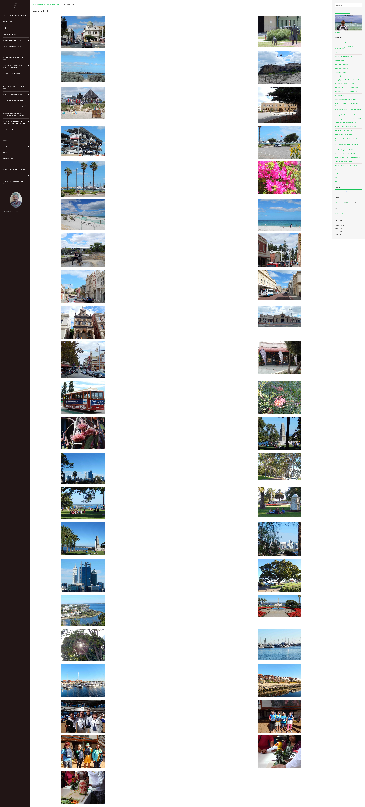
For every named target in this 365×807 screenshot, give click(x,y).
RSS (17, 211)
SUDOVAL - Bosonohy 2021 (12, 164)
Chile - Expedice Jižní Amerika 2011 (344, 130)
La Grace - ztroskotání (11, 73)
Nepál (5, 146)
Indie (5, 152)
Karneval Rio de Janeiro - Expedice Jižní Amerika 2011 (348, 110)
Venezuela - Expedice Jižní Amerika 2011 (346, 165)
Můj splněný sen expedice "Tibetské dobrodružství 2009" (14, 122)
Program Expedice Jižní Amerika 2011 (14, 87)
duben (344, 202)
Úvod (34, 5)
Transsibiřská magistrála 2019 (14, 15)
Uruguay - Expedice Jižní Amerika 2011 (345, 123)
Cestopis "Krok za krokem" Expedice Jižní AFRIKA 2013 (13, 66)
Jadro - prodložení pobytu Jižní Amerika (345, 99)
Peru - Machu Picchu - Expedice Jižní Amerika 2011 (347, 145)
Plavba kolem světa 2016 (341, 64)
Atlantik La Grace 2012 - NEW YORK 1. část (346, 91)
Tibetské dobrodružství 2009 (13, 100)
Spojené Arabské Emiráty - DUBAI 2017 (15, 28)
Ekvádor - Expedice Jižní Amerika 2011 (345, 154)
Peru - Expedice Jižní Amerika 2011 (344, 150)
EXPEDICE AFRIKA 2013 (10, 52)
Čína (336, 181)
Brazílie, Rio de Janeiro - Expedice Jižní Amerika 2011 (347, 104)
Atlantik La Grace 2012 (341, 95)
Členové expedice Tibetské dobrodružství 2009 (348, 158)
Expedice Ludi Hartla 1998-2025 (14, 170)
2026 (348, 202)
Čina (4, 135)
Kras (4, 175)
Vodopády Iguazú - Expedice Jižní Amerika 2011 (348, 119)
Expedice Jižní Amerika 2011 (13, 94)
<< (336, 202)
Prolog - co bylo (9, 129)
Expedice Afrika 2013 (340, 72)
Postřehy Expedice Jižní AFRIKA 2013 (14, 59)
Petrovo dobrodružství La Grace (13, 182)
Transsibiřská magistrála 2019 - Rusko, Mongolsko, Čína (345, 48)
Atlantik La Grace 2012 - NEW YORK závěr (346, 84)
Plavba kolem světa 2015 (12, 46)
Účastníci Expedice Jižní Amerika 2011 (345, 161)
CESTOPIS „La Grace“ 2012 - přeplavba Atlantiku (12, 80)
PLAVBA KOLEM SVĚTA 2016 (12, 40)
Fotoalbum (41, 5)
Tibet (5, 141)
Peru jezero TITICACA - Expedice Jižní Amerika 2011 (347, 139)
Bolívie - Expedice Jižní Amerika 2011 (345, 134)
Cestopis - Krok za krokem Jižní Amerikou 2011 (14, 107)
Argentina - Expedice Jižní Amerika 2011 (345, 126)
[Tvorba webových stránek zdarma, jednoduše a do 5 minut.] (14, 211)
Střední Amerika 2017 (10, 34)
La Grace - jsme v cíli (340, 76)
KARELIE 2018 (7, 21)
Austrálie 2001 (8, 158)
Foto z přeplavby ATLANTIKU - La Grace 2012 (347, 80)
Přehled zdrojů (339, 214)
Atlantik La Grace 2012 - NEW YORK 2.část (346, 88)
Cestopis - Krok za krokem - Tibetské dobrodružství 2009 (13, 114)
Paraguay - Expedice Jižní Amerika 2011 (345, 115)
